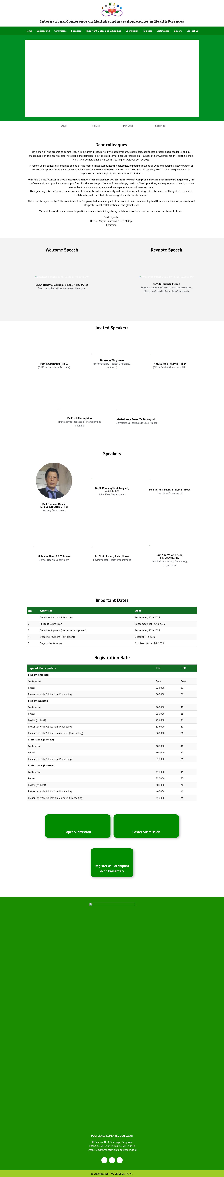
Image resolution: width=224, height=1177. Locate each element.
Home (29, 30)
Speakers (76, 30)
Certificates (163, 30)
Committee (60, 30)
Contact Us (192, 30)
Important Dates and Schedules (103, 30)
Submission (132, 30)
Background (43, 30)
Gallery (178, 30)
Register (147, 30)
